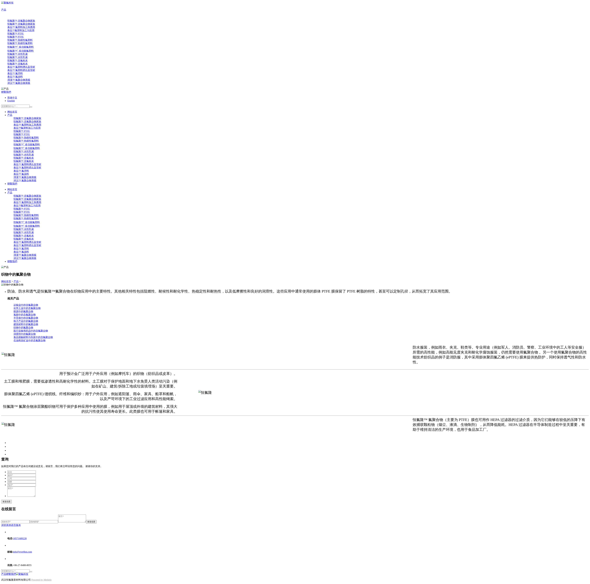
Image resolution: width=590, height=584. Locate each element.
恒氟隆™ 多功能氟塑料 (20, 50)
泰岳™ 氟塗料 (15, 73)
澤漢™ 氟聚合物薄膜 (18, 80)
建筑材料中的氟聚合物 (26, 324)
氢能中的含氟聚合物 (25, 314)
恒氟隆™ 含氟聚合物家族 (21, 24)
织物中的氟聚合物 (23, 327)
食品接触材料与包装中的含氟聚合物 (33, 337)
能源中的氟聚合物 (23, 311)
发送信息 (6, 501)
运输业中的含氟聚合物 (26, 305)
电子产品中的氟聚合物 (26, 321)
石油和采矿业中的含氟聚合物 (29, 340)
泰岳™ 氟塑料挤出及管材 (21, 70)
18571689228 (20, 538)
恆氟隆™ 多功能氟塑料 (20, 47)
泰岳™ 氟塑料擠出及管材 (21, 67)
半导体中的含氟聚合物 (26, 318)
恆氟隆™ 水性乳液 (17, 54)
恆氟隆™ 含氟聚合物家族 (21, 20)
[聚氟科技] (7, 2)
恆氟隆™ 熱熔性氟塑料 (20, 40)
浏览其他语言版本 (11, 525)
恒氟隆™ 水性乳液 (17, 57)
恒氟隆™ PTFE (15, 36)
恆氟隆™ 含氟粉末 (17, 60)
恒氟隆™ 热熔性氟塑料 (20, 43)
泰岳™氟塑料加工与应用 (20, 30)
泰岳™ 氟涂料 (15, 76)
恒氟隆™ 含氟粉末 (17, 63)
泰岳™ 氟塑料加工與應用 (21, 27)
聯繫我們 (6, 92)
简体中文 (12, 97)
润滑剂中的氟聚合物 (25, 334)
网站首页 (12, 111)
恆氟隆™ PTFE (15, 33)
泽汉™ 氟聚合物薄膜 (18, 83)
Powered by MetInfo (41, 579)
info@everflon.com (22, 552)
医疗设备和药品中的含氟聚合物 (31, 330)
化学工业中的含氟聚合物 (27, 308)
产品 (3, 9)
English (11, 100)
